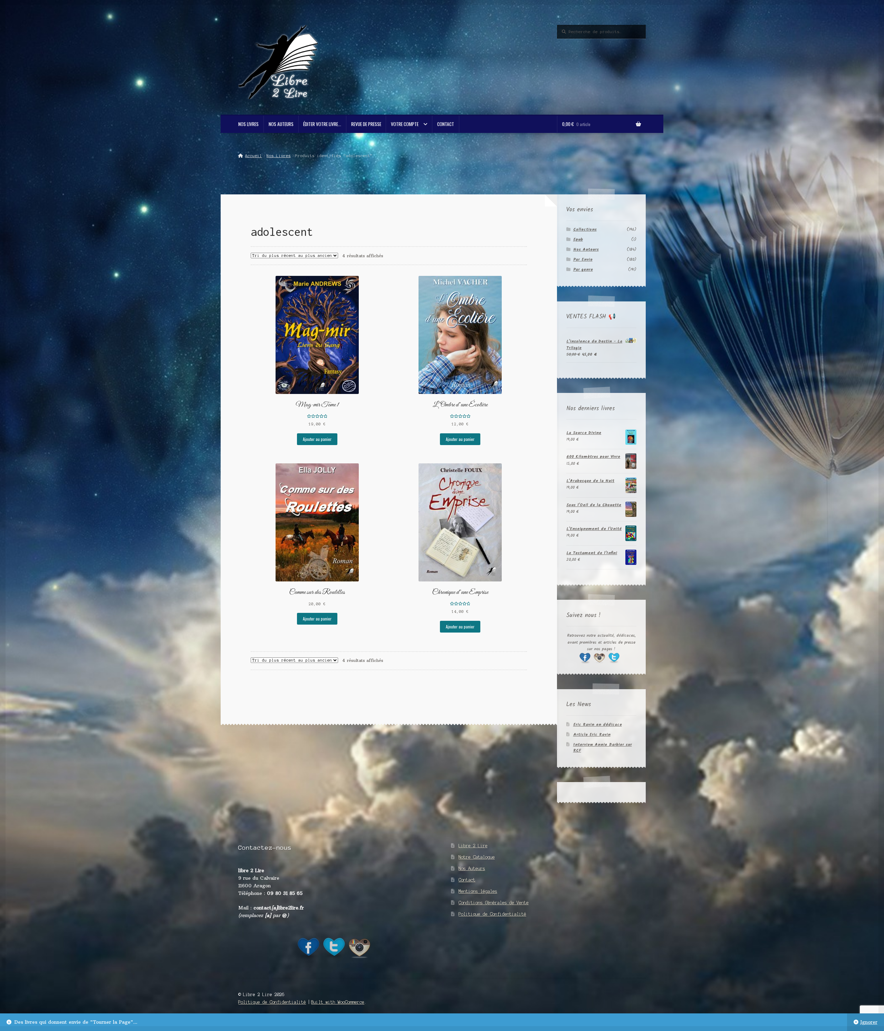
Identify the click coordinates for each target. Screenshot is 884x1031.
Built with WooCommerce (337, 1002)
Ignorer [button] (868, 1022)
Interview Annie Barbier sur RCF (602, 747)
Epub (578, 239)
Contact (445, 124)
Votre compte (405, 124)
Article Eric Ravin (592, 734)
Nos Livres (248, 124)
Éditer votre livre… (322, 124)
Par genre (583, 269)
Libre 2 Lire (473, 846)
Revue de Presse (366, 124)
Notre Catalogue (477, 857)
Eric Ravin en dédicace (597, 724)
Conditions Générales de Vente (494, 902)
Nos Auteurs (281, 124)
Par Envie (583, 259)
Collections (585, 229)
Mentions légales (478, 891)
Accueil (253, 156)
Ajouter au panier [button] (317, 439)
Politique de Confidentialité (492, 914)
